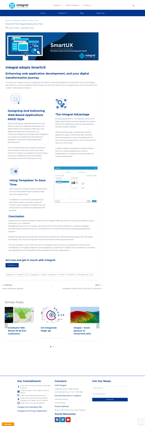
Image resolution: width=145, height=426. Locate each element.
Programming (83, 274)
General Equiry (60, 403)
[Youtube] (68, 419)
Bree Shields (15, 28)
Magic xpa (33, 20)
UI (92, 274)
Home (43, 13)
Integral (16, 20)
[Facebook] (57, 419)
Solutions (61, 13)
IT (27, 274)
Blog (82, 13)
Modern (62, 274)
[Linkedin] (62, 419)
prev (6, 325)
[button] (58, 5)
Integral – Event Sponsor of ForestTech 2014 (82, 331)
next (97, 325)
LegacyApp (34, 274)
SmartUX (36, 82)
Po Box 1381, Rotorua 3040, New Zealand (70, 410)
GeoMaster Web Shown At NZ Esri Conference (82, 287)
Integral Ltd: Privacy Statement (32, 411)
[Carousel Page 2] (53, 346)
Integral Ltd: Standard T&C (29, 407)
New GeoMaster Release (12, 287)
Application (10, 274)
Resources (101, 13)
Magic (24, 20)
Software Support (61, 399)
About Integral (72, 5)
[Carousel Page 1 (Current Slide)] (50, 346)
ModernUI (72, 274)
